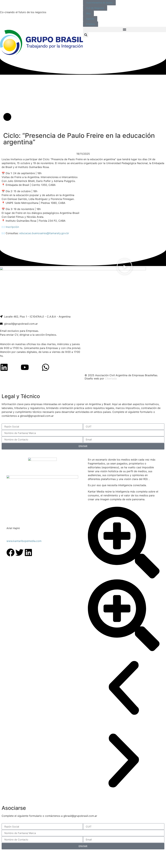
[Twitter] (19, 552)
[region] (83, 387)
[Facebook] (10, 552)
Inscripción (12, 226)
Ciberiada (111, 378)
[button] (124, 29)
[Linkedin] (4, 367)
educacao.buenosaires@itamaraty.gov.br (44, 233)
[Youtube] (25, 367)
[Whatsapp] (46, 367)
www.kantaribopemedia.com (24, 541)
